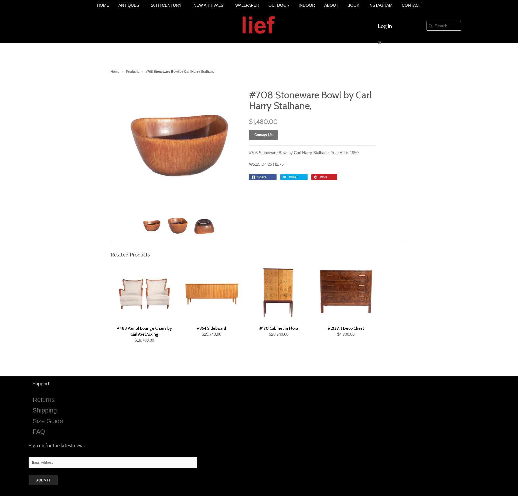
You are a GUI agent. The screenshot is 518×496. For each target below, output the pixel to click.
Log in (385, 26)
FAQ (39, 431)
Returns (44, 399)
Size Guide (48, 421)
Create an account (399, 58)
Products (132, 72)
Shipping (45, 410)
